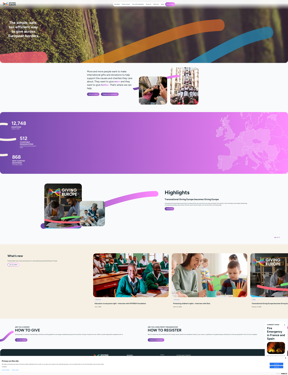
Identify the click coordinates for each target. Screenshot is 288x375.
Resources (148, 4)
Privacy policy (15, 370)
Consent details (5, 370)
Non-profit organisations (138, 4)
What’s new (156, 4)
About (162, 4)
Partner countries (126, 4)
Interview (98, 299)
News (254, 299)
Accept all (276, 364)
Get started (117, 4)
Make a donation (170, 4)
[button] (279, 237)
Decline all (276, 367)
